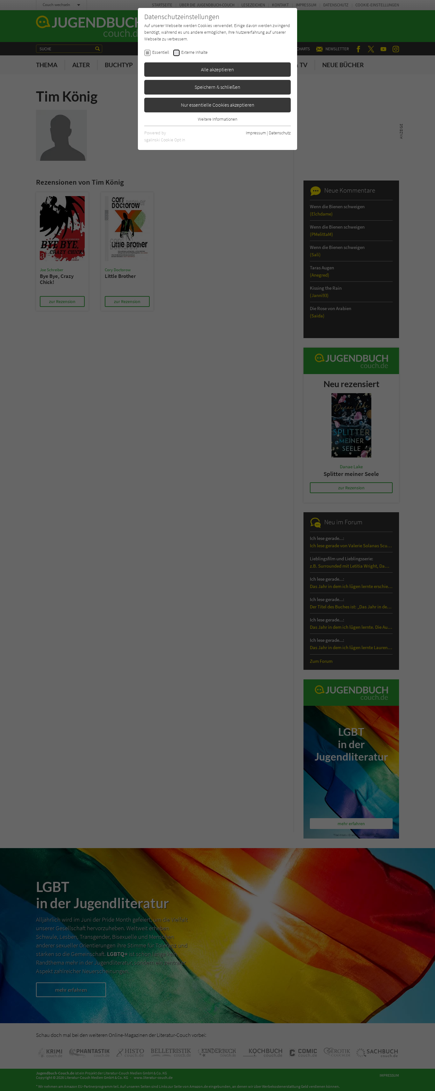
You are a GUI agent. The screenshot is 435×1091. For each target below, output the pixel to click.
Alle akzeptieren (217, 69)
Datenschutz (280, 133)
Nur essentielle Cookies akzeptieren (217, 105)
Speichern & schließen (217, 87)
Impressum (256, 133)
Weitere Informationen (217, 119)
